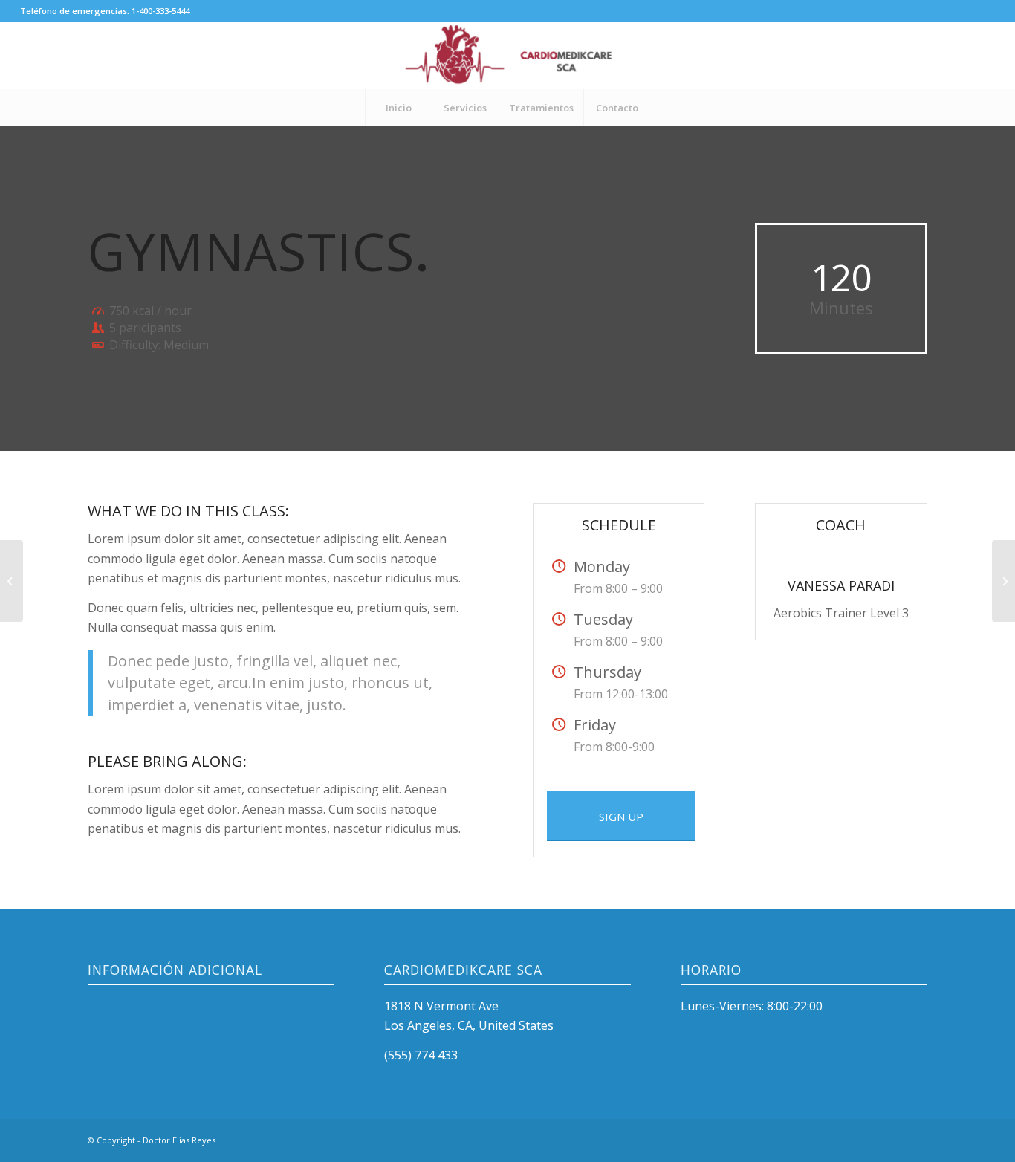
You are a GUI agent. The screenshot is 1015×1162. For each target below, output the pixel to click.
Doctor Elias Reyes (179, 1140)
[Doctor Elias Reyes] (507, 55)
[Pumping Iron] (11, 581)
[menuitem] (398, 107)
